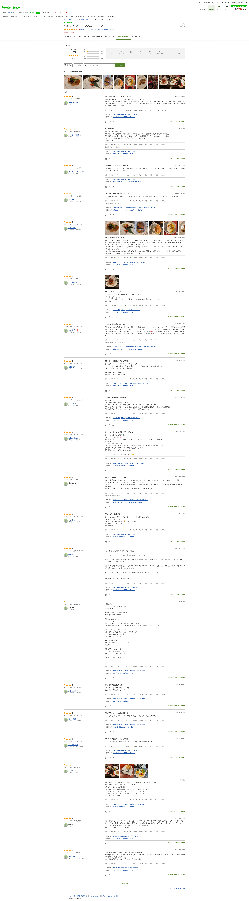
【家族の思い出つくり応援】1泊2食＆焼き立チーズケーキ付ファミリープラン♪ (134, 208)
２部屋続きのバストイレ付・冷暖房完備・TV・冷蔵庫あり (128, 182)
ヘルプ (199, 2)
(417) (123, 37)
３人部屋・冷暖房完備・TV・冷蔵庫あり (123, 465)
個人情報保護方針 (82, 896)
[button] (73, 82)
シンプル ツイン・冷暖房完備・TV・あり (124, 117)
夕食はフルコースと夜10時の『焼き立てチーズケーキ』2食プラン (130, 262)
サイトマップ (215, 2)
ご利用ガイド (206, 2)
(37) (97, 37)
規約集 (110, 896)
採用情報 (104, 896)
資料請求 (116, 896)
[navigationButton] (182, 81)
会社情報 (72, 896)
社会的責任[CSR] (94, 896)
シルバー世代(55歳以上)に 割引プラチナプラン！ (126, 114)
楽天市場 (234, 2)
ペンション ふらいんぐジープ (83, 26)
